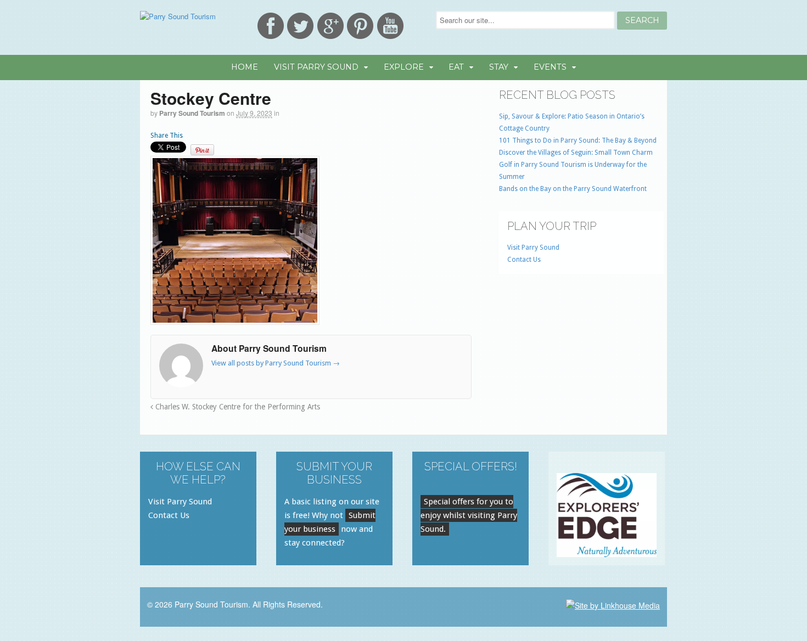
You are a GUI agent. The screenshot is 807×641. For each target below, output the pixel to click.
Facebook (270, 26)
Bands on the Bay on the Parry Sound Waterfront (573, 189)
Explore (404, 67)
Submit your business (330, 522)
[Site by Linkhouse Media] (613, 604)
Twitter (300, 26)
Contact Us (524, 259)
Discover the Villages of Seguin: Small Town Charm (576, 152)
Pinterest (360, 26)
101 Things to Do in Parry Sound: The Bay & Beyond (578, 140)
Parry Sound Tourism (192, 113)
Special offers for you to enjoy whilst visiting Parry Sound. (469, 515)
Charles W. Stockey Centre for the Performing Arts (236, 406)
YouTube (390, 26)
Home (244, 67)
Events (550, 67)
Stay (498, 67)
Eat (456, 67)
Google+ (330, 26)
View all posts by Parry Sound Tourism (275, 363)
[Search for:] (526, 20)
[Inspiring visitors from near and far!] (178, 16)
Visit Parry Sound (316, 67)
